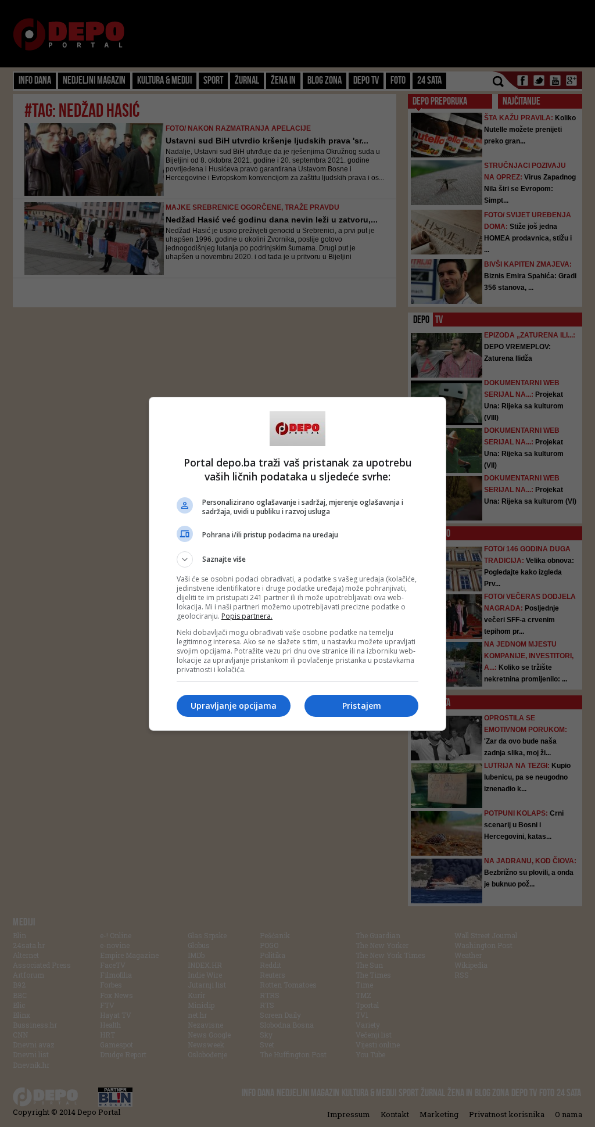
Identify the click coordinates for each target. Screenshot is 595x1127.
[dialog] (297, 564)
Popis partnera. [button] (247, 616)
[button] (297, 559)
